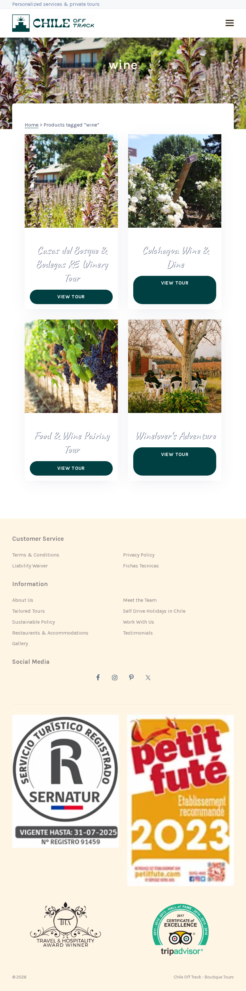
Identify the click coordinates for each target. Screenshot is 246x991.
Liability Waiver (30, 566)
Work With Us (138, 622)
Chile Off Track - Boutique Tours (204, 977)
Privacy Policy (138, 555)
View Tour (71, 297)
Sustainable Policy (33, 622)
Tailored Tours (28, 611)
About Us (22, 600)
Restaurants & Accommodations (50, 633)
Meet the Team (140, 600)
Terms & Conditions (35, 555)
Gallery (20, 643)
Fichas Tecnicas (141, 566)
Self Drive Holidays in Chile (154, 611)
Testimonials (138, 633)
